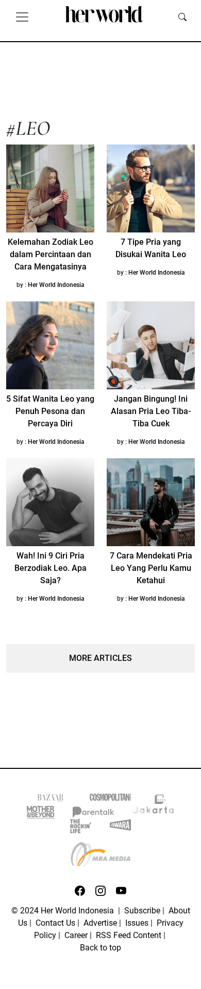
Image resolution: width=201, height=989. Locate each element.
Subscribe (142, 910)
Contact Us (55, 923)
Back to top (100, 947)
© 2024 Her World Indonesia (63, 910)
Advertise (100, 923)
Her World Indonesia (56, 285)
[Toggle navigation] (22, 16)
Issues (136, 923)
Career (76, 935)
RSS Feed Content (128, 935)
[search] (182, 16)
